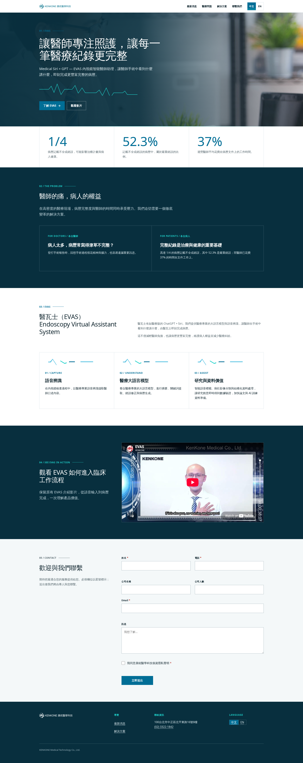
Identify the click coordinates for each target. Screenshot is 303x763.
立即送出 (137, 680)
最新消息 (192, 6)
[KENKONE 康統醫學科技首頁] (55, 6)
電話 (198, 557)
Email (126, 600)
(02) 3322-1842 (163, 727)
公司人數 (199, 581)
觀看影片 (76, 105)
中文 (251, 6)
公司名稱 (126, 581)
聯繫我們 (237, 6)
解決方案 (222, 6)
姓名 (125, 557)
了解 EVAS (52, 105)
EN (259, 6)
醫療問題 (207, 6)
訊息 (124, 624)
